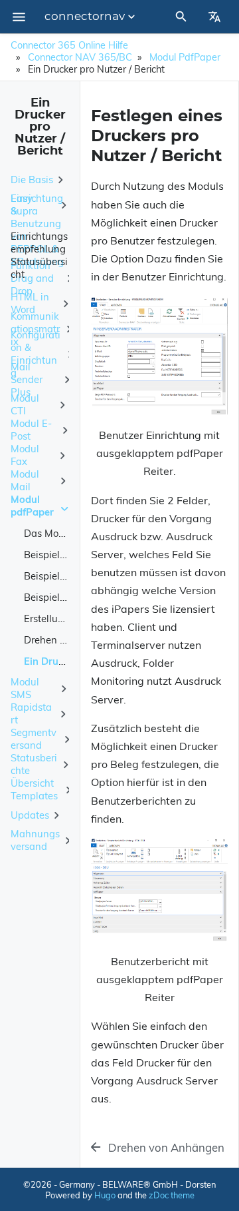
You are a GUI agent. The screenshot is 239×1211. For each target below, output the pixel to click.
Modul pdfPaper (184, 57)
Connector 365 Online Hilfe (69, 45)
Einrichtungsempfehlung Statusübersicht (39, 255)
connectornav (84, 16)
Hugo (105, 1195)
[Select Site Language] (214, 16)
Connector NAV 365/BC (80, 57)
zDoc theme (172, 1195)
